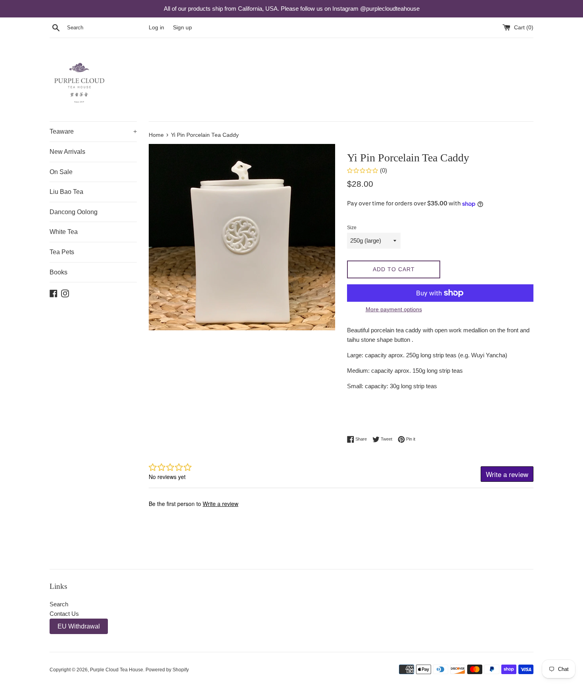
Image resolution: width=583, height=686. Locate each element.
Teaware (93, 131)
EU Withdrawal (79, 626)
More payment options (394, 309)
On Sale (61, 172)
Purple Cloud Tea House (116, 670)
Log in (156, 28)
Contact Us (64, 613)
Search (59, 604)
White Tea (64, 231)
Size (352, 227)
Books (58, 272)
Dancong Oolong (74, 212)
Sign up (182, 28)
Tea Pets (62, 252)
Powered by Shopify (167, 670)
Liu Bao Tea (66, 191)
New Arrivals (67, 151)
